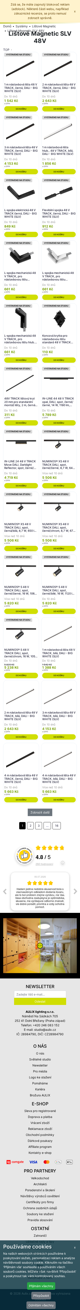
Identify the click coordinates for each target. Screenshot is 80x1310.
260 (44, 864)
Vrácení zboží (40, 1123)
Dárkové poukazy (40, 1141)
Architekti (40, 1184)
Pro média (40, 1071)
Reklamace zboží (40, 1129)
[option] (40, 891)
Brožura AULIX (40, 1095)
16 (56, 825)
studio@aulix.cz (45, 1029)
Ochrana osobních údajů (40, 1208)
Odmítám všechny (41, 1305)
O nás (40, 1053)
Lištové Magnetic (44, 26)
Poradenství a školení (40, 1190)
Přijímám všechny (41, 1286)
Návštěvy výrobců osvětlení (40, 1196)
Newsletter (40, 1065)
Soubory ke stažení (40, 1214)
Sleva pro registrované (40, 1111)
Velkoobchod (40, 1178)
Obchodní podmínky (40, 1135)
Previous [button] (4, 891)
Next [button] (75, 891)
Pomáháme (40, 1083)
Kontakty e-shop (40, 1152)
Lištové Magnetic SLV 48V (25, 30)
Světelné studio (40, 1059)
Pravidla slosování (40, 1220)
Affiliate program (40, 1146)
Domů (7, 26)
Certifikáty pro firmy (40, 1202)
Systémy (22, 26)
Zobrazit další (40, 812)
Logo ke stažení (40, 1077)
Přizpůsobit (41, 1295)
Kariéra (40, 1089)
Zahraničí (40, 1235)
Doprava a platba (40, 1117)
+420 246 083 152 (46, 1025)
